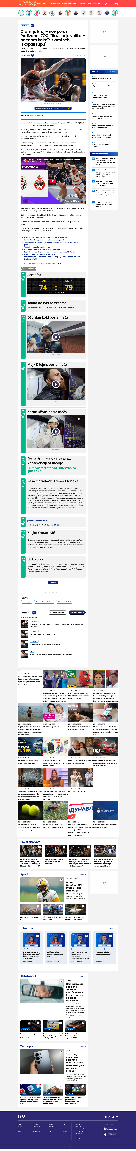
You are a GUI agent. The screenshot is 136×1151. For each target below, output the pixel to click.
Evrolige (50, 125)
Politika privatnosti (81, 1131)
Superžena (36, 1131)
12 (110, 935)
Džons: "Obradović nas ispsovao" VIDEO (40, 254)
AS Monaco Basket (64, 602)
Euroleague (25, 26)
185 (93, 181)
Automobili (51, 1129)
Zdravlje (36, 1124)
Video (64, 1124)
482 (93, 158)
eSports (50, 1124)
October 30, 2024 (53, 525)
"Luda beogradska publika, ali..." (37, 247)
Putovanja (36, 1126)
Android (69, 1050)
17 (26, 631)
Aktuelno (70, 980)
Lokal (50, 1131)
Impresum (78, 1126)
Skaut (75, 4)
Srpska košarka (35, 621)
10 (62, 935)
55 (26, 621)
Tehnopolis (51, 1126)
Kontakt (78, 1138)
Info (19, 1124)
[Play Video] (56, 337)
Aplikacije (78, 1134)
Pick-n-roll (96, 4)
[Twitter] (109, 1117)
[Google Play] (111, 1129)
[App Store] (111, 1134)
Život (20, 1131)
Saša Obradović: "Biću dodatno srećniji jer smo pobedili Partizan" (50, 252)
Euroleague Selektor (35, 115)
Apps (24, 1093)
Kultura (35, 1129)
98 (113, 847)
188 (32, 25)
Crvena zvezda (55, 4)
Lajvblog (82, 4)
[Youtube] (117, 1117)
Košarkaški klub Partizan (44, 602)
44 (26, 651)
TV (63, 1126)
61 (26, 641)
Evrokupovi (34, 631)
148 (93, 191)
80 (39, 847)
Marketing (78, 1124)
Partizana (32, 123)
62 (86, 935)
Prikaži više (53, 582)
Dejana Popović (28, 961)
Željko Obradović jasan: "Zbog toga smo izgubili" (44, 240)
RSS (76, 1136)
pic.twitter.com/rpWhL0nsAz (38, 520)
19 (83, 1022)
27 (88, 847)
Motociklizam (49, 913)
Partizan (45, 4)
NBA (32, 651)
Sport (20, 1126)
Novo (39, 4)
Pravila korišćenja (81, 1129)
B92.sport (27, 55)
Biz (19, 1129)
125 (93, 202)
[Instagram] (113, 1117)
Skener (89, 4)
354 (93, 170)
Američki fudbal (72, 878)
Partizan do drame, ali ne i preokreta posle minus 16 (45, 237)
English (65, 1129)
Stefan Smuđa (76, 961)
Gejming (47, 1093)
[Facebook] (105, 1117)
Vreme (65, 1131)
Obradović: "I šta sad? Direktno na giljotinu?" (42, 249)
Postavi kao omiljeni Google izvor (47, 108)
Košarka (26, 949)
